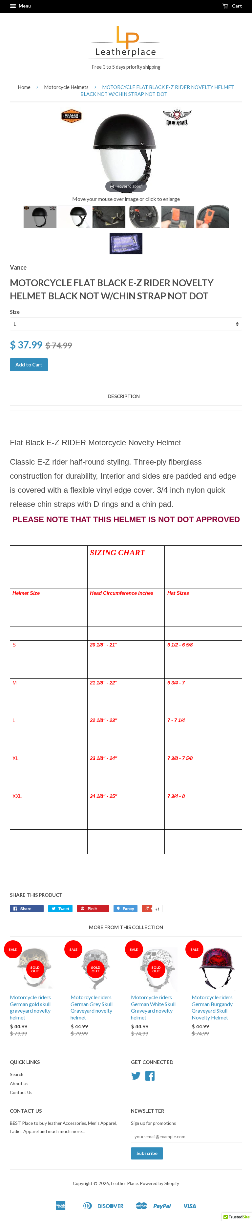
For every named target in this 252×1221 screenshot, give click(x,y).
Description (124, 396)
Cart (236, 6)
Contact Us (21, 1092)
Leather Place (124, 1183)
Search (16, 1074)
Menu (24, 6)
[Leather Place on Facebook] (150, 1078)
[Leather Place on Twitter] (136, 1078)
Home (24, 87)
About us (19, 1083)
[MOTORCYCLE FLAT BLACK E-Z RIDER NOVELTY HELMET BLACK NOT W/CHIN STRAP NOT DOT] (40, 217)
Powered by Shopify (159, 1183)
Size (15, 312)
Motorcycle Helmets (66, 87)
